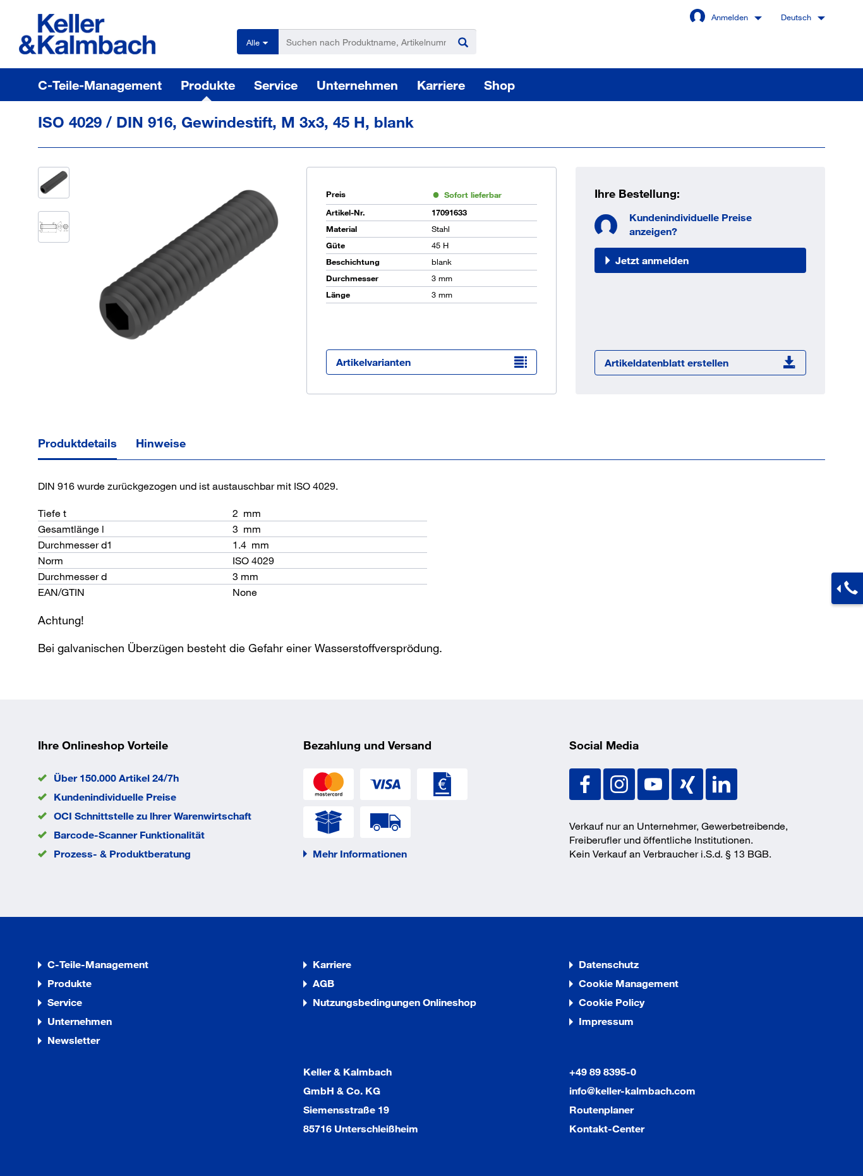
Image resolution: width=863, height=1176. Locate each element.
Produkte (208, 84)
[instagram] (620, 783)
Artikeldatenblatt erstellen (666, 362)
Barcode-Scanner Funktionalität (129, 834)
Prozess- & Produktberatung (122, 853)
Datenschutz (609, 964)
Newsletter (73, 1040)
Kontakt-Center (606, 1128)
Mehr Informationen (360, 853)
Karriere (441, 84)
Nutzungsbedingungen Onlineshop (394, 1002)
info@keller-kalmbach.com (632, 1090)
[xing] (689, 783)
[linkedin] (721, 783)
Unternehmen (357, 84)
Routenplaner (601, 1109)
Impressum (606, 1021)
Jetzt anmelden (652, 260)
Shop (499, 84)
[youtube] (654, 783)
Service (276, 84)
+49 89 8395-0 (602, 1071)
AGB (323, 983)
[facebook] (586, 783)
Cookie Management (629, 983)
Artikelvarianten (373, 362)
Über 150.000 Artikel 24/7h (116, 778)
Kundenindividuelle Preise (115, 797)
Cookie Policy (611, 1002)
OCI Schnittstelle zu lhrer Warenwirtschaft (152, 815)
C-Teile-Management (100, 84)
